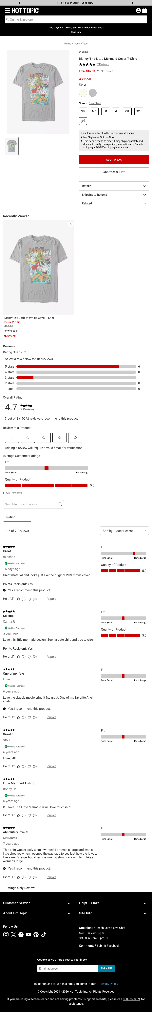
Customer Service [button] (16, 903)
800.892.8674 (131, 999)
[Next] (132, 2)
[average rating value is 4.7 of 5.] (88, 64)
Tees (85, 43)
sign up (106, 968)
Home (67, 43)
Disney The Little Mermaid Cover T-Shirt (29, 317)
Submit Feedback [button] (108, 945)
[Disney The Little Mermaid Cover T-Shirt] (38, 267)
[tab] (12, 146)
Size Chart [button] (95, 103)
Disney (83, 51)
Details (86, 186)
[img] (6, 935)
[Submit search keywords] (8, 19)
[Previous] (20, 2)
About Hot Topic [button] (15, 913)
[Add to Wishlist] (70, 224)
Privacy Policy (109, 984)
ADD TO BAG (114, 159)
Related (87, 203)
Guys (77, 43)
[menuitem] (144, 10)
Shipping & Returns (94, 194)
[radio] (83, 93)
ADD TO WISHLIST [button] (114, 172)
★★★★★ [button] (10, 330)
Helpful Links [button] (89, 903)
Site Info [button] (85, 913)
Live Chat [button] (119, 928)
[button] (6, 10)
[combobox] (76, 19)
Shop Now (87, 2)
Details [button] (109, 71)
